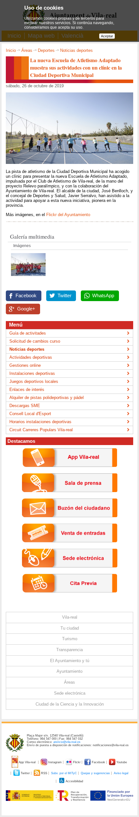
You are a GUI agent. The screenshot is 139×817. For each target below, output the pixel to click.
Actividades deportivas (30, 357)
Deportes (46, 50)
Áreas (26, 50)
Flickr (76, 762)
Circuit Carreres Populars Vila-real (41, 429)
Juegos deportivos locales (33, 381)
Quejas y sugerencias (95, 773)
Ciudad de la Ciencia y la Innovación (70, 704)
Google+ (26, 308)
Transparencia (69, 649)
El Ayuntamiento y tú (69, 660)
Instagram (55, 762)
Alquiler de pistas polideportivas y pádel (46, 397)
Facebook (26, 295)
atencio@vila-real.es (66, 742)
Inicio (11, 50)
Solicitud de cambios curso (34, 341)
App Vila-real (27, 762)
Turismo (69, 638)
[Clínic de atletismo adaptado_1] (28, 277)
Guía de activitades (27, 333)
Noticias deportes (76, 50)
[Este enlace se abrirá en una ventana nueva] (69, 572)
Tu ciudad (69, 628)
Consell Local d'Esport (30, 413)
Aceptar (107, 36)
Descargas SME (24, 405)
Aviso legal (121, 773)
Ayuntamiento (69, 671)
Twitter (64, 295)
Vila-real (69, 617)
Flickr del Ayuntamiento (68, 214)
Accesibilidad (74, 781)
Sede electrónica (69, 693)
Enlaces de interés (26, 389)
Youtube (121, 762)
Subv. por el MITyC (64, 773)
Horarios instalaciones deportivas (40, 421)
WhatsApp (103, 295)
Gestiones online (25, 365)
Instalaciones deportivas (32, 373)
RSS (44, 773)
